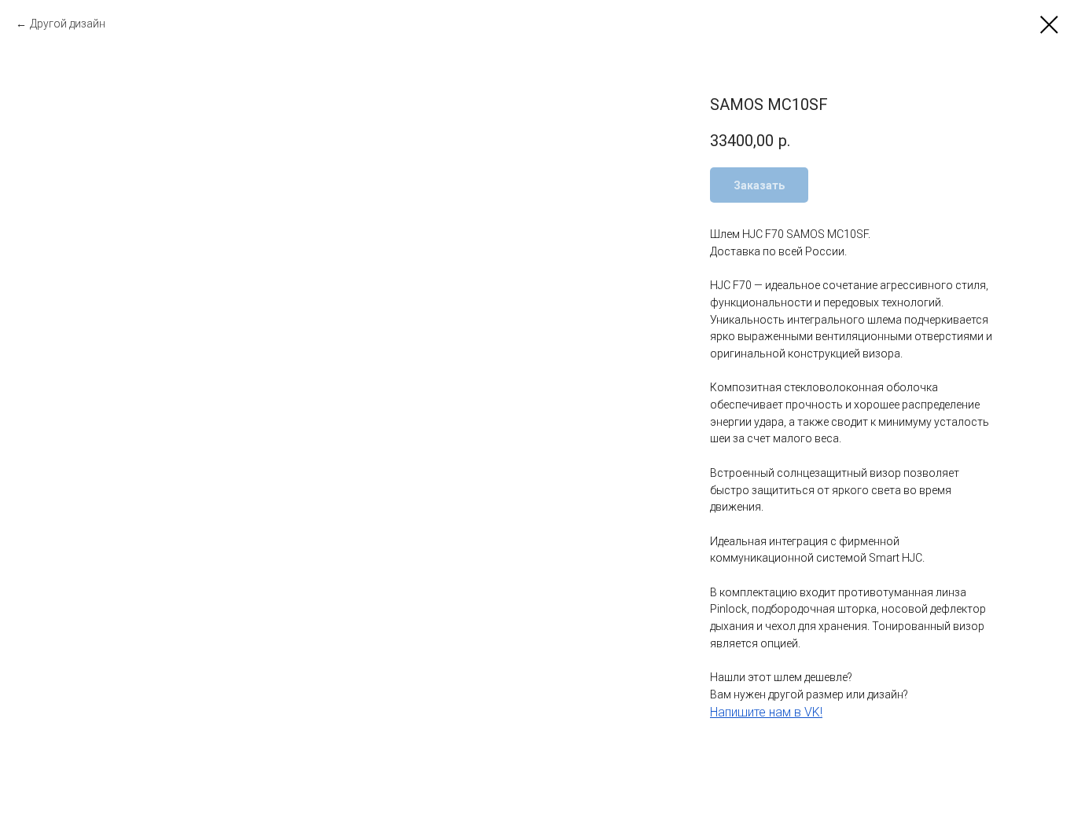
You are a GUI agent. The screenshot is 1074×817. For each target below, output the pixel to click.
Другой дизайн (67, 23)
